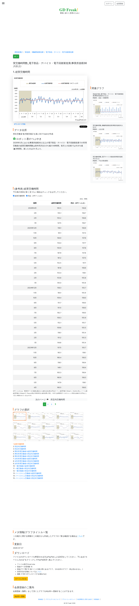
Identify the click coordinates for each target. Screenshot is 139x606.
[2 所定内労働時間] (33, 416)
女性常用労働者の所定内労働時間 (27, 461)
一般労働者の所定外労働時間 (25, 471)
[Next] (55, 404)
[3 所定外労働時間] (48, 416)
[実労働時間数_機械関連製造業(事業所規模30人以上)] (108, 140)
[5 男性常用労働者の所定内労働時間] (76, 416)
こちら (80, 536)
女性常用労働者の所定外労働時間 (27, 463)
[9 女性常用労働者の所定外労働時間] (62, 426)
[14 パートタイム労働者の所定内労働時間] (62, 437)
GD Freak (68, 10)
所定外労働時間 (20, 449)
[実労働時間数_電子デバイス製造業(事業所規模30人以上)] (108, 171)
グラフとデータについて (52, 599)
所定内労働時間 (20, 446)
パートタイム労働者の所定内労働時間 (29, 476)
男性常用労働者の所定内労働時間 (27, 454)
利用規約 (96, 599)
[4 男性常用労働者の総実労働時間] (62, 416)
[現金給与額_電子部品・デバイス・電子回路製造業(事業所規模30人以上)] (108, 108)
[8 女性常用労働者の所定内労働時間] (48, 426)
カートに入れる (21, 579)
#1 (15, 56)
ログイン (109, 4)
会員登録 (120, 4)
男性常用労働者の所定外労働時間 (27, 456)
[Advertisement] (69, 30)
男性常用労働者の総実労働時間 (26, 451)
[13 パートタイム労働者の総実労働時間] (48, 437)
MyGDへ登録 (19, 596)
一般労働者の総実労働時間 (25, 466)
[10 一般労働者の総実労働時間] (76, 426)
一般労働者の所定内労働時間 (25, 468)
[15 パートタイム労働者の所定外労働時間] (76, 437)
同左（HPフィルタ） (35, 196)
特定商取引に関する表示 (84, 599)
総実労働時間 (20, 196)
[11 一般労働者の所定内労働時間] (19, 437)
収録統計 (40, 599)
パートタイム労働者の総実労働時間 (28, 473)
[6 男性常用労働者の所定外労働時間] (19, 426)
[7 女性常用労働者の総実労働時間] (33, 426)
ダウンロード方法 (19, 124)
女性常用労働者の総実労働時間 (25, 459)
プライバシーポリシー (68, 599)
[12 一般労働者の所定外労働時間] (33, 437)
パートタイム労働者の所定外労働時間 (29, 478)
